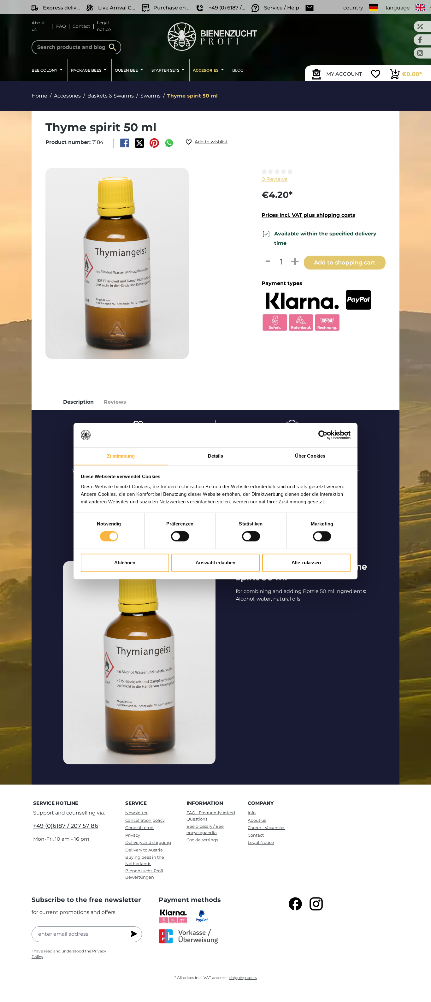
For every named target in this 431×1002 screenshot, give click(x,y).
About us (38, 26)
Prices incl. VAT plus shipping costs (308, 215)
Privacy (132, 835)
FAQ (61, 26)
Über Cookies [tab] (310, 456)
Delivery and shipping (148, 842)
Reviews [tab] (115, 402)
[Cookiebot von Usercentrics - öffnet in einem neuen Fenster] (323, 435)
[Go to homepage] (212, 36)
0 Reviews (274, 179)
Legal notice (104, 26)
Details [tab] (215, 456)
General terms (139, 827)
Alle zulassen (306, 562)
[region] (142, 263)
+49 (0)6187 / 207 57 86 (65, 825)
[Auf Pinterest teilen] (154, 143)
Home (39, 96)
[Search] (114, 47)
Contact (81, 26)
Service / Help (281, 8)
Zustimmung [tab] (121, 456)
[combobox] (76, 47)
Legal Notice (261, 842)
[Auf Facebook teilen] (124, 143)
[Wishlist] (375, 74)
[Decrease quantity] (268, 262)
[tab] (78, 402)
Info (252, 812)
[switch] (180, 536)
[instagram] (316, 904)
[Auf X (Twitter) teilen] (139, 143)
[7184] (117, 263)
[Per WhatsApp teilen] (169, 143)
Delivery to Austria (144, 849)
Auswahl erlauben (215, 562)
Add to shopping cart (344, 262)
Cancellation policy (145, 820)
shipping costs (243, 977)
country (353, 8)
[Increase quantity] (295, 262)
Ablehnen (124, 562)
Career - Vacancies (266, 827)
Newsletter (136, 812)
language (398, 8)
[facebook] (295, 904)
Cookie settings (202, 839)
